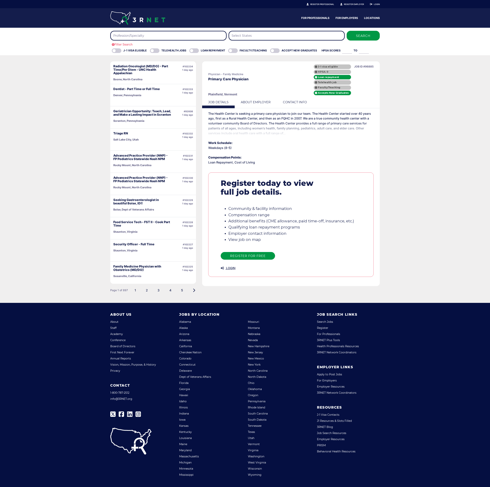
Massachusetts (189, 456)
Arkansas (185, 340)
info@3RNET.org (121, 399)
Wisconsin (255, 468)
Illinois (183, 407)
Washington (256, 456)
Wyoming (254, 474)
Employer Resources (331, 386)
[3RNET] (137, 18)
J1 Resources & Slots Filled (334, 421)
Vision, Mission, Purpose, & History (133, 364)
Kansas (184, 426)
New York (254, 364)
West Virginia (257, 462)
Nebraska (254, 334)
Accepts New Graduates (333, 92)
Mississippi (186, 474)
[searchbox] (135, 35)
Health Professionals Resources (338, 346)
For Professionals (315, 18)
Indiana (184, 413)
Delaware (185, 370)
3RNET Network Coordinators (336, 352)
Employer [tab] (256, 102)
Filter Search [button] (123, 44)
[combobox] (168, 36)
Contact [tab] (295, 102)
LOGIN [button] (230, 268)
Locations (372, 18)
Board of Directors (122, 346)
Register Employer (354, 4)
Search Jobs (325, 322)
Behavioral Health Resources (336, 451)
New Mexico (256, 358)
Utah (251, 438)
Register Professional (322, 4)
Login (377, 4)
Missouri (253, 322)
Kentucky (185, 432)
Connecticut (187, 364)
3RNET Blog (325, 427)
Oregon (253, 395)
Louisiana (185, 438)
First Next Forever (122, 352)
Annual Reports (120, 358)
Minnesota (186, 468)
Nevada (253, 340)
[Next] (194, 290)
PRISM (321, 445)
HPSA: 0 (323, 71)
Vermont (254, 444)
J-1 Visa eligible (135, 50)
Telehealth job (327, 82)
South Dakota (257, 419)
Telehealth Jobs (173, 50)
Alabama (185, 322)
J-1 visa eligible (328, 66)
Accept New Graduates (299, 50)
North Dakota (257, 377)
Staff (113, 328)
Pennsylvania (256, 401)
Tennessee (254, 426)
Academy (116, 334)
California (185, 346)
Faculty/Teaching (253, 50)
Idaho (183, 401)
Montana (254, 328)
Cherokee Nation (190, 352)
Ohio (251, 383)
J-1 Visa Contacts (328, 414)
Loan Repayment (213, 50)
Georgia (184, 389)
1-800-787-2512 (119, 392)
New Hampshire (258, 346)
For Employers (347, 18)
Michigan (185, 462)
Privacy (115, 370)
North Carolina (258, 370)
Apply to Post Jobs (329, 374)
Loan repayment (328, 77)
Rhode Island (256, 407)
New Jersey (255, 352)
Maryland (185, 450)
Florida (184, 383)
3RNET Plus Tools (328, 340)
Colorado (185, 358)
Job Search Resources (331, 433)
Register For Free (248, 256)
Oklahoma (255, 389)
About (114, 322)
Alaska (183, 328)
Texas (251, 432)
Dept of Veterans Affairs (195, 377)
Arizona (184, 334)
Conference (118, 340)
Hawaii (183, 395)
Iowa (182, 419)
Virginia (253, 450)
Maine (183, 444)
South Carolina (258, 413)
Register (322, 328)
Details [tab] (218, 102)
